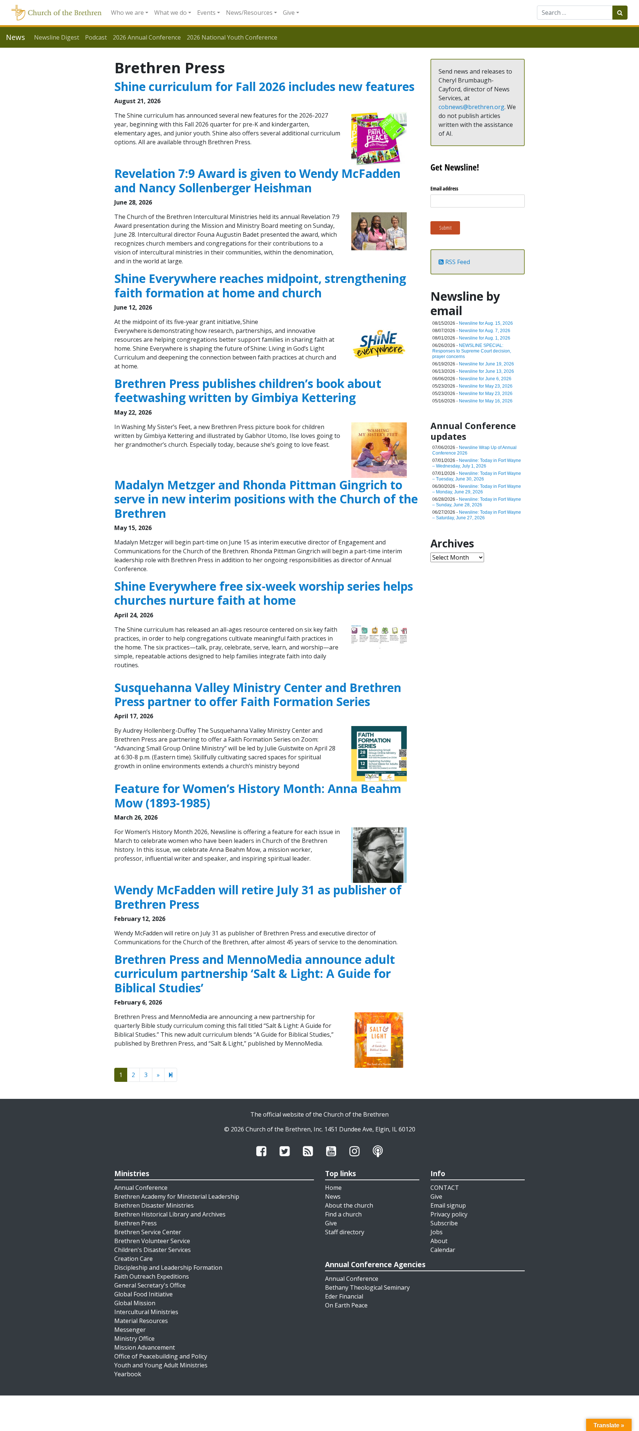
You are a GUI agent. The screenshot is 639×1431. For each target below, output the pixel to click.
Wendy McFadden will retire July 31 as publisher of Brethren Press (258, 897)
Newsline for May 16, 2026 (486, 401)
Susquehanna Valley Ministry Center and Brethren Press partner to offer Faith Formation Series (257, 694)
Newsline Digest (56, 37)
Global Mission (134, 1303)
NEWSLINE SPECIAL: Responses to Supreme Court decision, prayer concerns (471, 351)
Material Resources (141, 1321)
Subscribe (444, 1223)
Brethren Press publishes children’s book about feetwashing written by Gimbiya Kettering (247, 390)
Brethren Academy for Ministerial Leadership (176, 1196)
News (333, 1196)
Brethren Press (135, 1223)
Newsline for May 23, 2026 (486, 386)
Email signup (448, 1205)
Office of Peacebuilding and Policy (160, 1356)
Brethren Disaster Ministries (154, 1205)
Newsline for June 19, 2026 (486, 364)
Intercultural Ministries (146, 1312)
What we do (170, 13)
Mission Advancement (144, 1347)
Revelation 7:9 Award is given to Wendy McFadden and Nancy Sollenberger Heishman (257, 180)
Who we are (127, 13)
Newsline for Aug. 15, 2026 (486, 323)
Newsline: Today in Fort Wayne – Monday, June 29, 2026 (476, 489)
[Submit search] (620, 13)
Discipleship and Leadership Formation (168, 1267)
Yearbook (127, 1374)
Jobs (436, 1232)
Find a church (343, 1214)
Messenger (130, 1330)
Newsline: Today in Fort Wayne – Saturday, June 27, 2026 (476, 515)
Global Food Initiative (143, 1294)
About (438, 1241)
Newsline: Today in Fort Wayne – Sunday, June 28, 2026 (476, 502)
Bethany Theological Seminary (367, 1287)
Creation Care (133, 1259)
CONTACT (444, 1188)
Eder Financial (344, 1296)
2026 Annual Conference (147, 37)
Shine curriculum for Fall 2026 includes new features (264, 86)
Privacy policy (448, 1214)
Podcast (96, 37)
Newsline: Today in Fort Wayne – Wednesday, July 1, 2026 (476, 463)
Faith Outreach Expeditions (151, 1276)
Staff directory (344, 1232)
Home (333, 1188)
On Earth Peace (346, 1305)
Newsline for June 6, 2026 (485, 378)
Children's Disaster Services (152, 1250)
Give (289, 13)
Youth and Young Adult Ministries (160, 1365)
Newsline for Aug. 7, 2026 (484, 330)
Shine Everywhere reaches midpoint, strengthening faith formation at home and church (260, 285)
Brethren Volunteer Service (152, 1241)
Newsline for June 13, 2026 (486, 371)
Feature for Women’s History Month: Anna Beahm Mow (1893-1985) (257, 795)
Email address (444, 188)
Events (206, 13)
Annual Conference (141, 1188)
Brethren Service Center (147, 1232)
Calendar (442, 1250)
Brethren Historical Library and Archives (170, 1214)
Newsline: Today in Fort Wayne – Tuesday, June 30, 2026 (476, 476)
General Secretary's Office (150, 1285)
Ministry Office (134, 1338)
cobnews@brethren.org (471, 107)
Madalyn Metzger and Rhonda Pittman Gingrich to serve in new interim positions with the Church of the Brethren (266, 499)
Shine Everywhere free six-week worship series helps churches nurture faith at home (263, 593)
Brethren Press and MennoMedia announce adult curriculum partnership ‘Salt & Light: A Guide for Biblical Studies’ (254, 973)
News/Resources (249, 13)
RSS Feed (457, 262)
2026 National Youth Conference (232, 37)
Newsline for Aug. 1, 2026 (484, 338)
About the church (349, 1205)
